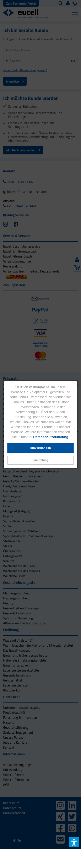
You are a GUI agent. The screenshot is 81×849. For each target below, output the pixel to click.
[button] (40, 460)
